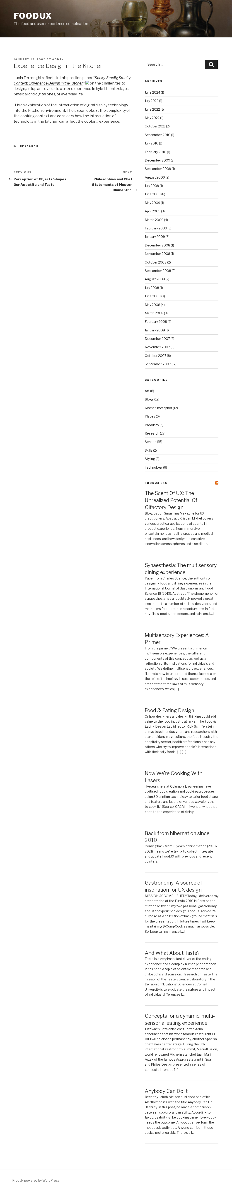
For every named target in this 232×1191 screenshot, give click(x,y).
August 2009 (155, 177)
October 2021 (155, 126)
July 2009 (152, 186)
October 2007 (155, 356)
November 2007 (157, 347)
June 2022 (152, 109)
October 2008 (156, 262)
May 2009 (152, 203)
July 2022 (151, 101)
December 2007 (157, 339)
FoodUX (33, 16)
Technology (153, 467)
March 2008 (154, 313)
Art (147, 391)
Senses (150, 442)
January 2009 (155, 237)
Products (152, 425)
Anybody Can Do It (166, 1091)
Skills (148, 450)
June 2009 (153, 194)
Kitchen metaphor (158, 408)
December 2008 (157, 245)
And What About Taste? (172, 953)
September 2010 (157, 135)
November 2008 (157, 254)
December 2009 (157, 160)
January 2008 (155, 330)
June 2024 (152, 92)
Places (150, 416)
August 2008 (155, 279)
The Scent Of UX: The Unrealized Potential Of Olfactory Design (171, 500)
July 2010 (151, 143)
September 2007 (158, 364)
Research (29, 146)
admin (58, 59)
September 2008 (158, 271)
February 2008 (156, 321)
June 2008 (153, 296)
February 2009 (156, 228)
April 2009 (152, 211)
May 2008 (152, 305)
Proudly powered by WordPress (36, 1180)
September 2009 (158, 169)
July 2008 (152, 288)
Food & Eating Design (169, 710)
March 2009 (154, 220)
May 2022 (152, 118)
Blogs (149, 399)
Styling (150, 459)
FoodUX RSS (156, 483)
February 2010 (155, 152)
